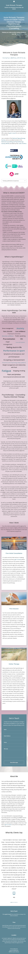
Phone (5, 742)
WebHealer (16, 950)
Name (5, 729)
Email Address (7, 735)
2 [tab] (12, 902)
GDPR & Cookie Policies (14, 951)
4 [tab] (15, 902)
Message (6, 748)
